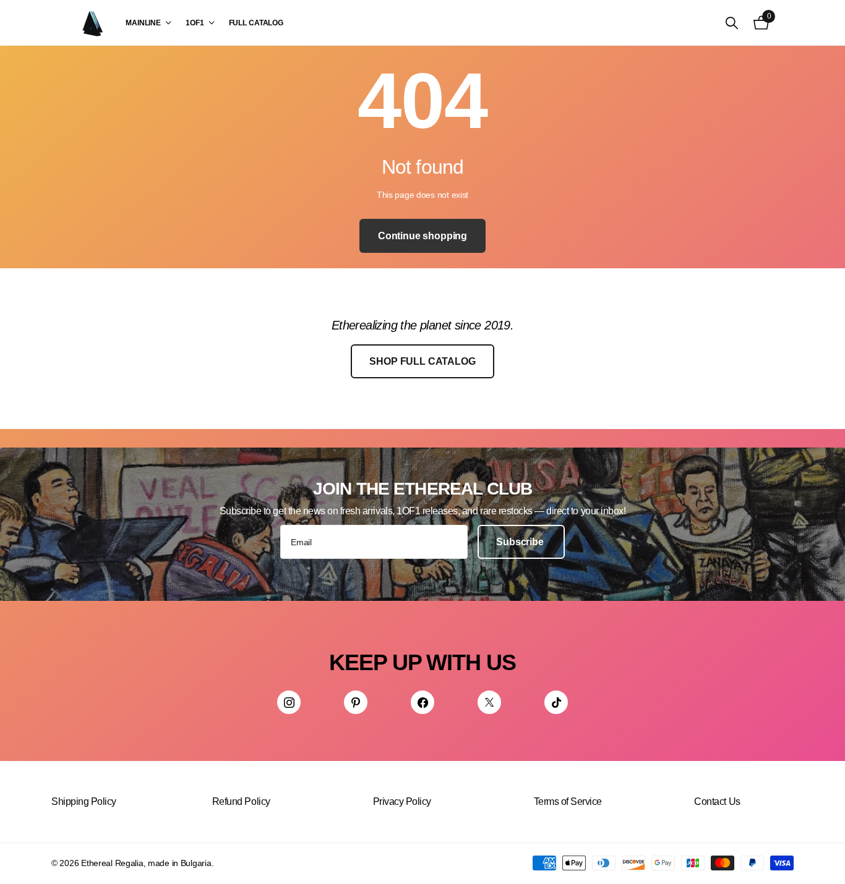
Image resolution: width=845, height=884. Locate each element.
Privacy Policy (402, 801)
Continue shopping (422, 236)
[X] (489, 702)
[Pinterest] (355, 702)
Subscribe (521, 542)
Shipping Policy (83, 801)
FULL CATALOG (256, 23)
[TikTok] (556, 702)
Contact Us (717, 801)
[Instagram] (289, 702)
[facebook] (422, 702)
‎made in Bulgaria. (180, 863)
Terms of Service (568, 801)
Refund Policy (241, 801)
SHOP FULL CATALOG (422, 361)
